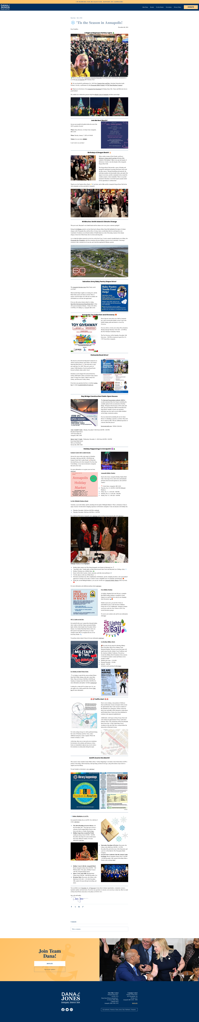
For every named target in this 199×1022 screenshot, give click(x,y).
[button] (115, 498)
